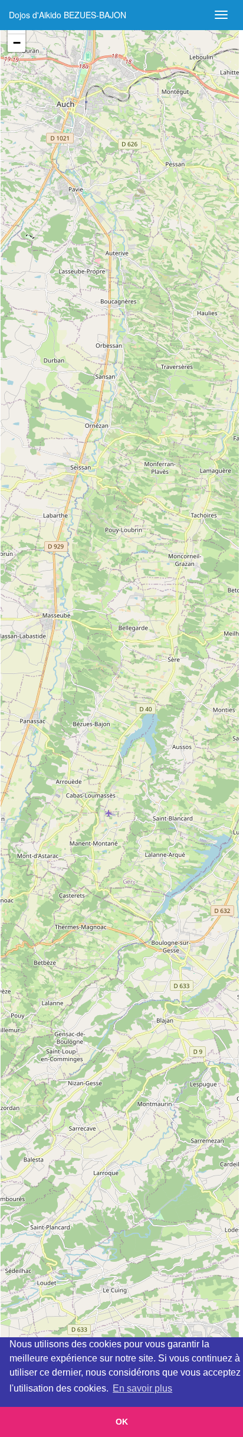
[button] (16, 43)
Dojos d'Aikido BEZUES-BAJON (67, 15)
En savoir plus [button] (142, 1388)
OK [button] (122, 1421)
